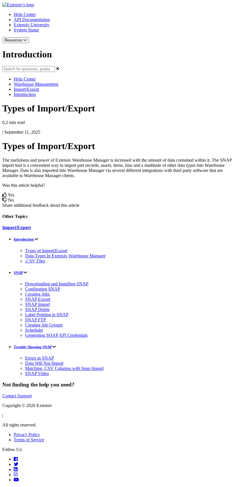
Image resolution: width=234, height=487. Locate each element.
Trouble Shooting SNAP (33, 347)
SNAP (18, 272)
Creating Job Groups (43, 324)
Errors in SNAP (39, 358)
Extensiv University (31, 24)
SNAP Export (37, 299)
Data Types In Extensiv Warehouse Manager (65, 255)
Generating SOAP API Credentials (56, 335)
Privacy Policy (27, 434)
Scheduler (34, 330)
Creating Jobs (37, 294)
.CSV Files (35, 260)
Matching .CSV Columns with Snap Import (64, 368)
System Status (26, 29)
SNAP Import (37, 304)
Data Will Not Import (44, 363)
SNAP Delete (37, 309)
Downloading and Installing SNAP (56, 283)
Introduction (25, 94)
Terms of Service (29, 439)
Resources (14, 40)
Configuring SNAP (42, 288)
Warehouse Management (36, 84)
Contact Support (17, 395)
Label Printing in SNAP (46, 314)
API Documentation (32, 19)
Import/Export (26, 89)
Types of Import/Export (46, 250)
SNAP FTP (35, 319)
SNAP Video (37, 373)
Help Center (25, 14)
